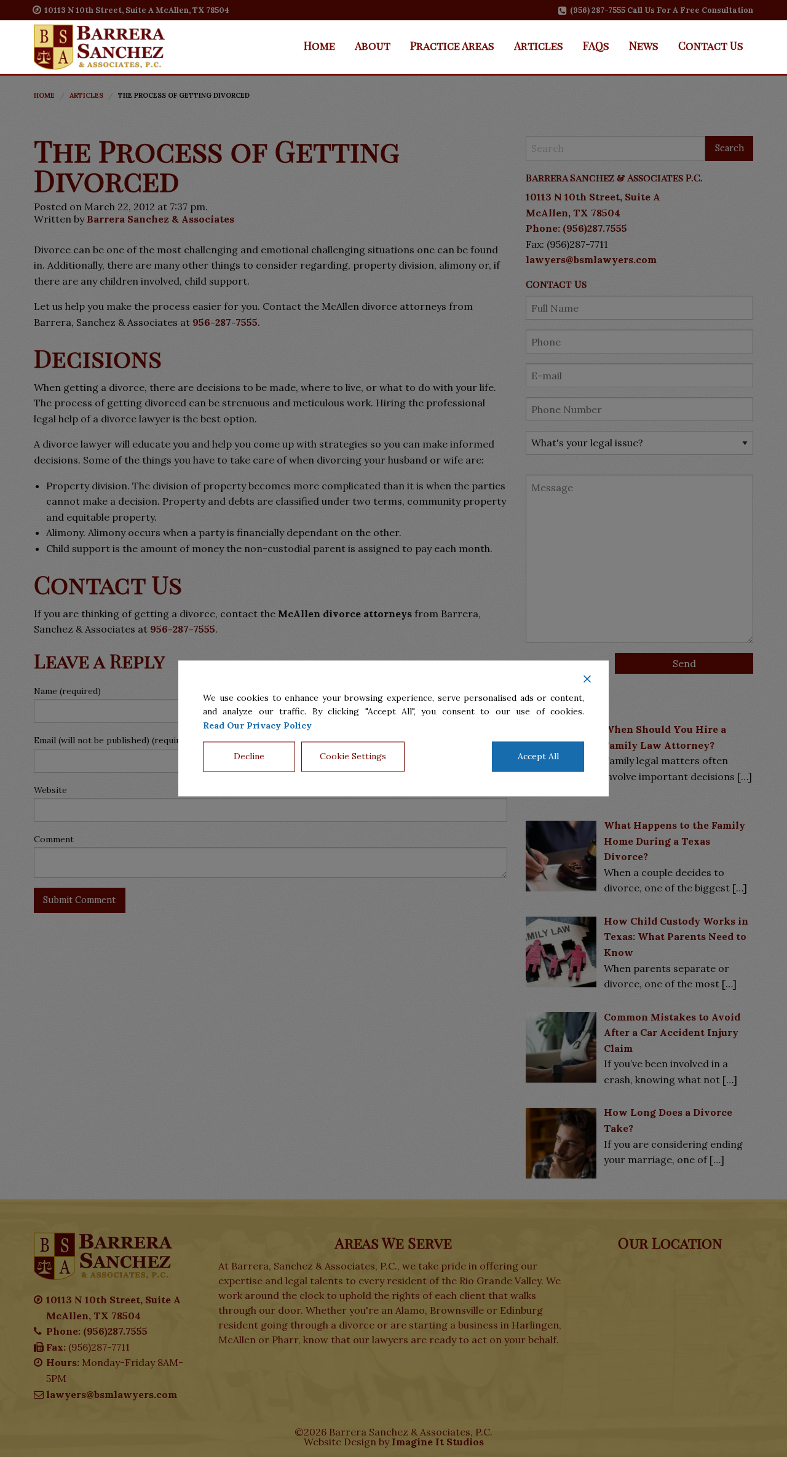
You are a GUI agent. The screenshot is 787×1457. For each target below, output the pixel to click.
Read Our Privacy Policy (257, 725)
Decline (249, 756)
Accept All (538, 756)
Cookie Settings (353, 756)
